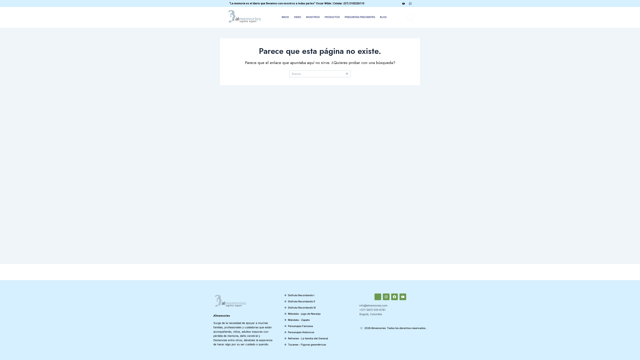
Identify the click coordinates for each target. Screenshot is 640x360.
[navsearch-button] (410, 17)
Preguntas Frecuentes (360, 17)
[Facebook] (397, 3)
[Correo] (385, 3)
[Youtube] (403, 3)
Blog (383, 17)
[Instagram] (391, 3)
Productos (332, 17)
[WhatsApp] (410, 3)
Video (297, 17)
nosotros (313, 17)
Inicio (285, 17)
